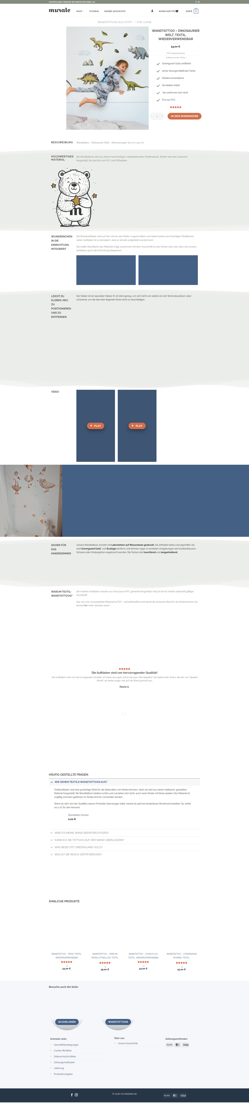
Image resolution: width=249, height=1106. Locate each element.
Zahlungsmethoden (64, 1062)
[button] (152, 11)
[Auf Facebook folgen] (196, 2)
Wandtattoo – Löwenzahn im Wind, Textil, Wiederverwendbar (182, 956)
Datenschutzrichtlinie (65, 1056)
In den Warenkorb (184, 116)
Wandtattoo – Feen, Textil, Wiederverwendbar (66, 956)
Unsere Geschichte (115, 11)
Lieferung (59, 1068)
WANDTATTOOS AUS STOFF (114, 22)
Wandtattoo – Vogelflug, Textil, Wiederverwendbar (143, 956)
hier (86, 605)
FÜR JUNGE (144, 22)
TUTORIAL (94, 11)
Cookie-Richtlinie (62, 1050)
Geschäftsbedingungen (66, 1044)
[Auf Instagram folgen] (199, 2)
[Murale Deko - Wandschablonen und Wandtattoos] (59, 10)
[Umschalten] (51, 782)
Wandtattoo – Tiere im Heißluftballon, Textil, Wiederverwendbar (105, 956)
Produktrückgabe (63, 1074)
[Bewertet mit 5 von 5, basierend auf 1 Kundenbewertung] (175, 107)
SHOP (79, 11)
